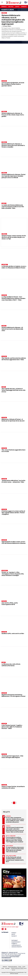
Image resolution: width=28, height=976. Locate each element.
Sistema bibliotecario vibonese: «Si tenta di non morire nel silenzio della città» (12, 329)
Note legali (7, 968)
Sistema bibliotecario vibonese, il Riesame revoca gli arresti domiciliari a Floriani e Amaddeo (13, 145)
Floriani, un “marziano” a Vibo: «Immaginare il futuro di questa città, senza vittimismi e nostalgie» (13, 573)
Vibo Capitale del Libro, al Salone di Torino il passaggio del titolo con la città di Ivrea (13, 390)
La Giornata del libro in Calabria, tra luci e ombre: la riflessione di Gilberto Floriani (14, 267)
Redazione (5, 966)
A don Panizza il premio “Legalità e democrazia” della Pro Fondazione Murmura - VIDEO (12, 726)
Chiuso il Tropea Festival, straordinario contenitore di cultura (13, 787)
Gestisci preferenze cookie (17, 968)
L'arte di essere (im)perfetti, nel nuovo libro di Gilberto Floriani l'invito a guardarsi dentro (13, 84)
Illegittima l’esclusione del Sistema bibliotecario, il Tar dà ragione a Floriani (13, 695)
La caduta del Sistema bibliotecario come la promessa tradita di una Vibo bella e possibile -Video (13, 206)
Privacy (19, 966)
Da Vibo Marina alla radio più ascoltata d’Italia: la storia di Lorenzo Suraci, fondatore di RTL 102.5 (15, 859)
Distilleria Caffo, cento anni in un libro (13, 633)
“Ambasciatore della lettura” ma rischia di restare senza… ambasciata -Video (13, 481)
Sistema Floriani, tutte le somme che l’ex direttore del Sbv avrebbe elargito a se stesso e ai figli (14, 237)
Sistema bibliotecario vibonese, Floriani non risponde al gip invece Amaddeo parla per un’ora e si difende (13, 176)
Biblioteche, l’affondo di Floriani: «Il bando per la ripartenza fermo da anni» (13, 420)
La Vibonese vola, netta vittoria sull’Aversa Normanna (11, 664)
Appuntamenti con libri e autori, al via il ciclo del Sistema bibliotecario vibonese (14, 542)
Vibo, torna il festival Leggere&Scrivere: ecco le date (14, 450)
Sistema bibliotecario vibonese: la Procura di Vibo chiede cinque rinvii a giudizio (13, 114)
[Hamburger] (2, 3)
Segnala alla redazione (12, 966)
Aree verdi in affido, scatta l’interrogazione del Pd (10, 603)
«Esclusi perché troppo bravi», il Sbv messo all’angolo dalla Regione (12, 756)
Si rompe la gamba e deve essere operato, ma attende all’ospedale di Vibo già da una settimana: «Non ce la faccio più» (15, 849)
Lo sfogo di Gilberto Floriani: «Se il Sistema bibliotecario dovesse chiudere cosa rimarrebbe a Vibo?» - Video (13, 298)
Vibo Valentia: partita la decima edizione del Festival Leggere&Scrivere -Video (14, 358)
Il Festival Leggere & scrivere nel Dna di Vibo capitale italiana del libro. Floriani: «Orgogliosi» (13, 512)
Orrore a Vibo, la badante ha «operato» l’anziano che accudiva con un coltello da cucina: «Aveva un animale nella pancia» (15, 820)
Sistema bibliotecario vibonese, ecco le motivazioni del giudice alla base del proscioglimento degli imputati (13, 19)
